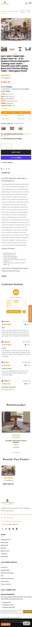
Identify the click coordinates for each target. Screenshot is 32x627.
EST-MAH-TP (27, 134)
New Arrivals (4, 556)
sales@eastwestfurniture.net (12, 521)
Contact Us (4, 567)
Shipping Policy (5, 570)
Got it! (5, 624)
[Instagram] (5, 529)
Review (16, 11)
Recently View (28, 11)
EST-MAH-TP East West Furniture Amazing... (16, 441)
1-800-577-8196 (8, 518)
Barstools (3, 548)
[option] (16, 430)
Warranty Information (7, 573)
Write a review (13, 312)
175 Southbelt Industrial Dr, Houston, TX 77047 (17, 514)
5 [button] (19, 452)
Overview (3, 11)
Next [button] (30, 49)
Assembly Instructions (7, 578)
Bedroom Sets (5, 551)
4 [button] (17, 452)
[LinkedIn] (16, 529)
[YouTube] (13, 529)
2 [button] (16, 54)
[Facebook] (2, 529)
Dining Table (4, 542)
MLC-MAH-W (4, 136)
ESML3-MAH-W (8, 484)
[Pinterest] (9, 529)
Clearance (4, 554)
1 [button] (15, 54)
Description (10, 11)
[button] (24, 311)
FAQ (2, 576)
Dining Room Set (6, 540)
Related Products (22, 11)
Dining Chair (4, 545)
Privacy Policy (5, 581)
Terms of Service (6, 584)
